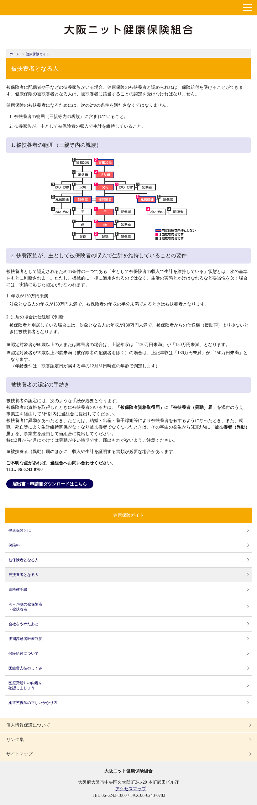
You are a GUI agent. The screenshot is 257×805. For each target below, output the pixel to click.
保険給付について (23, 653)
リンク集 (15, 739)
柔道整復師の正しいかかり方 (32, 703)
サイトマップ (19, 754)
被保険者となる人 (23, 560)
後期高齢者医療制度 (25, 639)
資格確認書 (17, 589)
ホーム (14, 54)
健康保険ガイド (38, 54)
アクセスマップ (130, 788)
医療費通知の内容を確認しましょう (25, 685)
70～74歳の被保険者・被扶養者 (25, 606)
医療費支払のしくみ (25, 668)
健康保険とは (19, 530)
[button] (247, 8)
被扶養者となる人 (23, 575)
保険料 (14, 545)
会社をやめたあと (23, 624)
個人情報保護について (28, 725)
